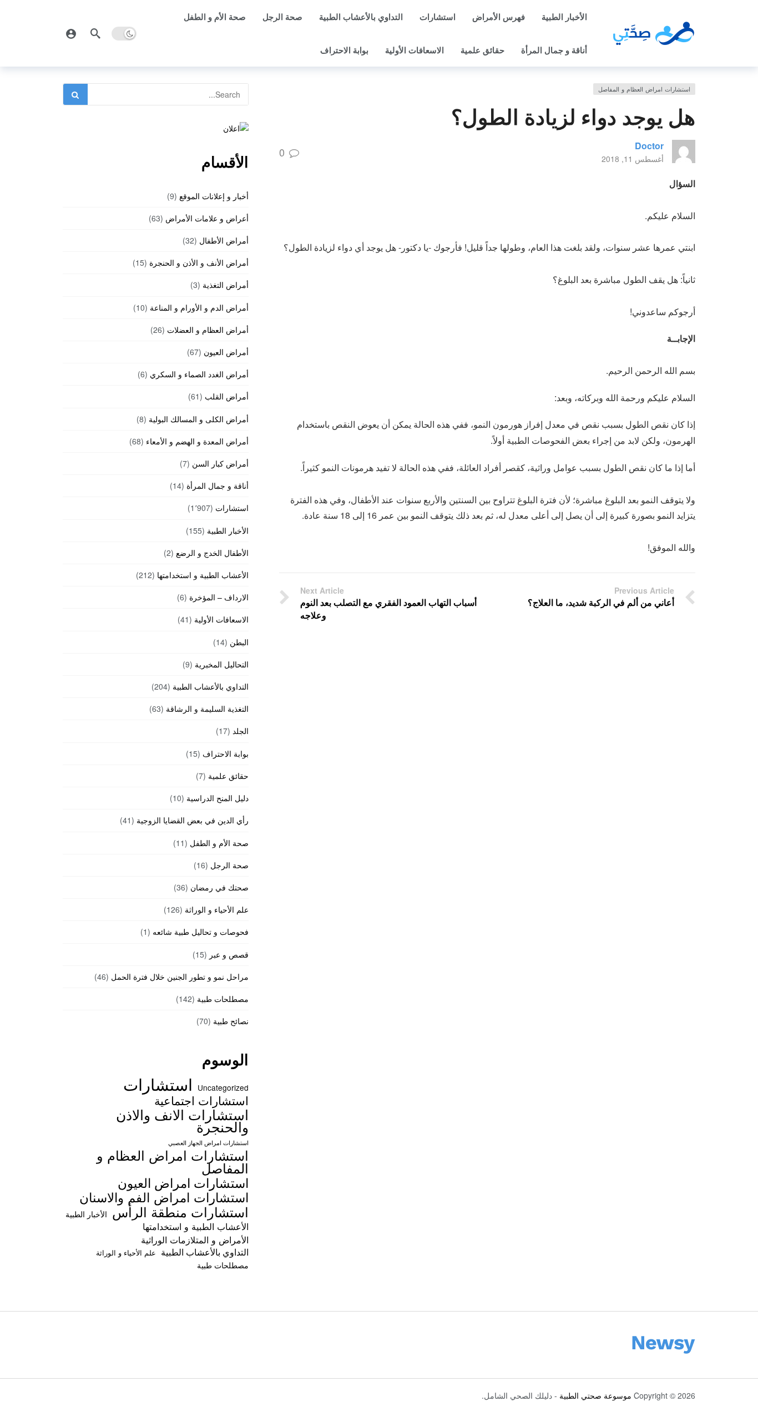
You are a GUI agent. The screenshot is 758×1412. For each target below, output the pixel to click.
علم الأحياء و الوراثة (217, 909)
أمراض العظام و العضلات (208, 329)
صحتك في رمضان (219, 887)
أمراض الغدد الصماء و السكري (199, 373)
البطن (239, 641)
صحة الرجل (282, 17)
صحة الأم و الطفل (215, 17)
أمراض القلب (227, 396)
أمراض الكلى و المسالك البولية (199, 418)
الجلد (241, 730)
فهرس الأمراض (498, 17)
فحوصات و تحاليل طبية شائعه (201, 931)
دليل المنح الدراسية (217, 797)
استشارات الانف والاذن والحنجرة (182, 1120)
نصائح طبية (231, 1020)
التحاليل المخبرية (222, 664)
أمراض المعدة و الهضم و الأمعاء (197, 441)
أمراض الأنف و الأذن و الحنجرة (199, 262)
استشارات (438, 17)
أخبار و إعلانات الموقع (214, 195)
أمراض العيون (226, 351)
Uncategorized (223, 1087)
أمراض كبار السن (220, 463)
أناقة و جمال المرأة (554, 50)
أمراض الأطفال (224, 240)
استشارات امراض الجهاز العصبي (208, 1142)
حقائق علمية (482, 50)
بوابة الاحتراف (344, 50)
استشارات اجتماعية (201, 1100)
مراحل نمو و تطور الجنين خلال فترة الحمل (180, 976)
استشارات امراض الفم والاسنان (164, 1197)
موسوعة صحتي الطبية (595, 1395)
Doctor (649, 145)
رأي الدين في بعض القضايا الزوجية (193, 820)
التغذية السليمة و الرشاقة (207, 708)
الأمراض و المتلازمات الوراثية (195, 1239)
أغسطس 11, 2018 (633, 158)
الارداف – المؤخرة (219, 597)
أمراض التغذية (226, 284)
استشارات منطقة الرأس (180, 1212)
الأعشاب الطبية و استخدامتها (203, 574)
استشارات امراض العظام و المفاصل (644, 88)
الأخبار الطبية (564, 17)
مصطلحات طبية (223, 998)
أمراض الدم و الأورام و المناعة (199, 307)
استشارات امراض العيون (183, 1182)
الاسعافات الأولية (414, 50)
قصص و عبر (229, 954)
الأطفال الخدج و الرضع (212, 552)
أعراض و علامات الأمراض (207, 218)
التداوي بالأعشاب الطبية (361, 17)
